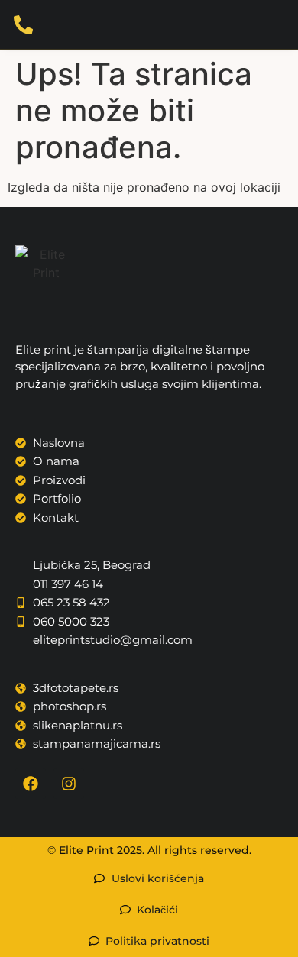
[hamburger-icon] (281, 24)
